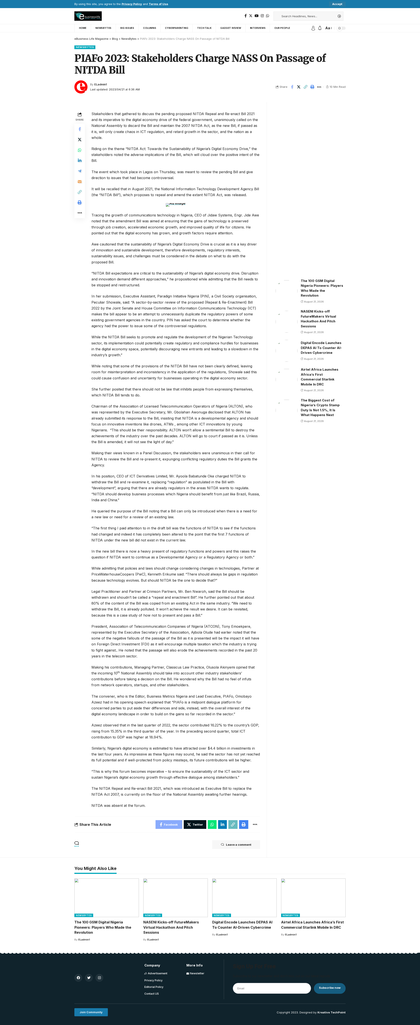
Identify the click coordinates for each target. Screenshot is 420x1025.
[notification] (320, 28)
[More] (319, 86)
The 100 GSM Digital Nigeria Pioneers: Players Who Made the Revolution (102, 927)
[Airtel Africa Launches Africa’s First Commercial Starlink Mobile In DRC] (287, 380)
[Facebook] (245, 16)
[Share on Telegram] (79, 171)
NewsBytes (85, 47)
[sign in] (313, 28)
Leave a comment (238, 844)
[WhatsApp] (267, 16)
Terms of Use (158, 4)
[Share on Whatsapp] (79, 150)
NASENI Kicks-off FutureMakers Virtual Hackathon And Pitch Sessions (171, 927)
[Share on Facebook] (292, 86)
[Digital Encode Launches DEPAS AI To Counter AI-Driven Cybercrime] (287, 351)
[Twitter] (251, 16)
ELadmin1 (100, 84)
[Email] (79, 181)
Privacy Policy (132, 4)
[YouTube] (257, 16)
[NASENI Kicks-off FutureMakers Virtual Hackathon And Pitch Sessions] (287, 322)
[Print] (312, 86)
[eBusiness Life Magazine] (88, 16)
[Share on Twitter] (299, 86)
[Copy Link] (306, 86)
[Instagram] (262, 16)
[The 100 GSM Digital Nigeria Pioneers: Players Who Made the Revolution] (287, 291)
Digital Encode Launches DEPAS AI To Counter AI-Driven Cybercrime (321, 348)
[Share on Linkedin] (79, 160)
